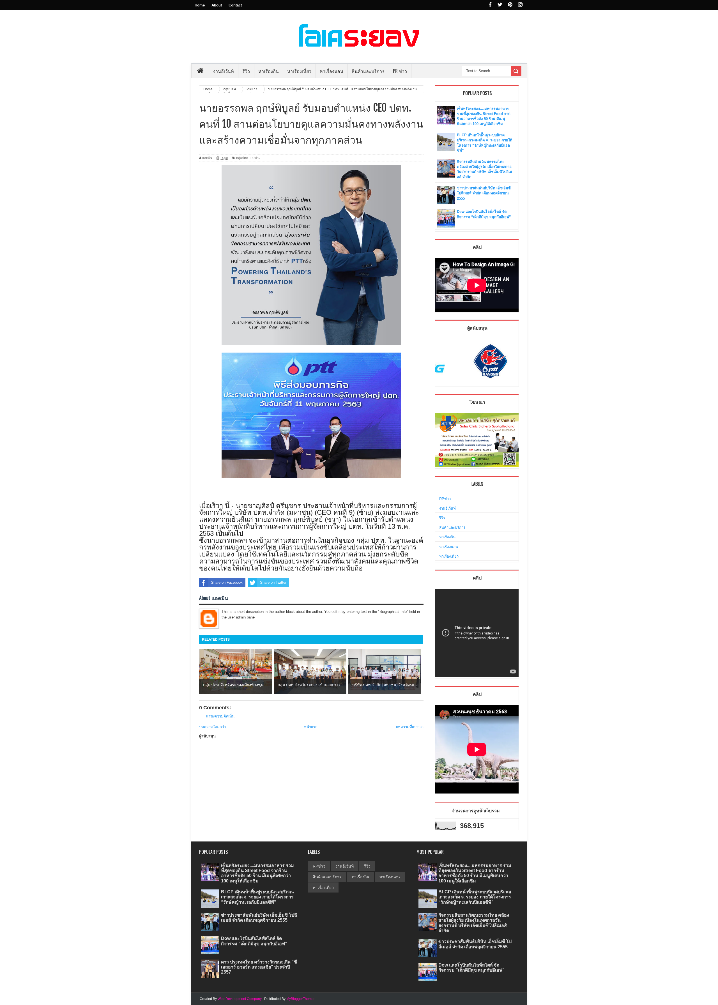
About (216, 5)
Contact (235, 5)
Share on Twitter (273, 582)
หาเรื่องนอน (448, 547)
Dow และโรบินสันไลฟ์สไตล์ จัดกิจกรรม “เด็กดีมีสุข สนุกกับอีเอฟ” (254, 941)
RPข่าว (445, 499)
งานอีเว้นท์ (223, 71)
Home (200, 5)
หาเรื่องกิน (447, 537)
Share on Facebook (227, 582)
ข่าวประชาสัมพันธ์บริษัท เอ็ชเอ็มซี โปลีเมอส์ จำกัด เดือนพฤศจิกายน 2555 (484, 193)
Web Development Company (240, 999)
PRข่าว (255, 158)
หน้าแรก (310, 727)
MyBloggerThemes (300, 999)
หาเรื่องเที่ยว (449, 556)
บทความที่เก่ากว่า (410, 727)
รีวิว (442, 518)
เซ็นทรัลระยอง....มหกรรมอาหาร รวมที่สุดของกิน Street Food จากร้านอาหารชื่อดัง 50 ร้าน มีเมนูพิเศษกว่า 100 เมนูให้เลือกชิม (257, 873)
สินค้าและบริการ (452, 527)
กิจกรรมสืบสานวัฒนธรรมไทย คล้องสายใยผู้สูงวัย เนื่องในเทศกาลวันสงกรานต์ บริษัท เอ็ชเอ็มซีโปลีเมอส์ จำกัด (473, 923)
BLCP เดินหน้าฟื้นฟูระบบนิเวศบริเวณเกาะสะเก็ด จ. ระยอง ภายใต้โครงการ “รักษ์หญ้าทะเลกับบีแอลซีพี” (257, 896)
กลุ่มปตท (242, 158)
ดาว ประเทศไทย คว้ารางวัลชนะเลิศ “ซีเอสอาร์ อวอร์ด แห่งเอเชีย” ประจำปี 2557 (259, 967)
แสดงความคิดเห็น (220, 716)
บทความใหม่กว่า (212, 727)
